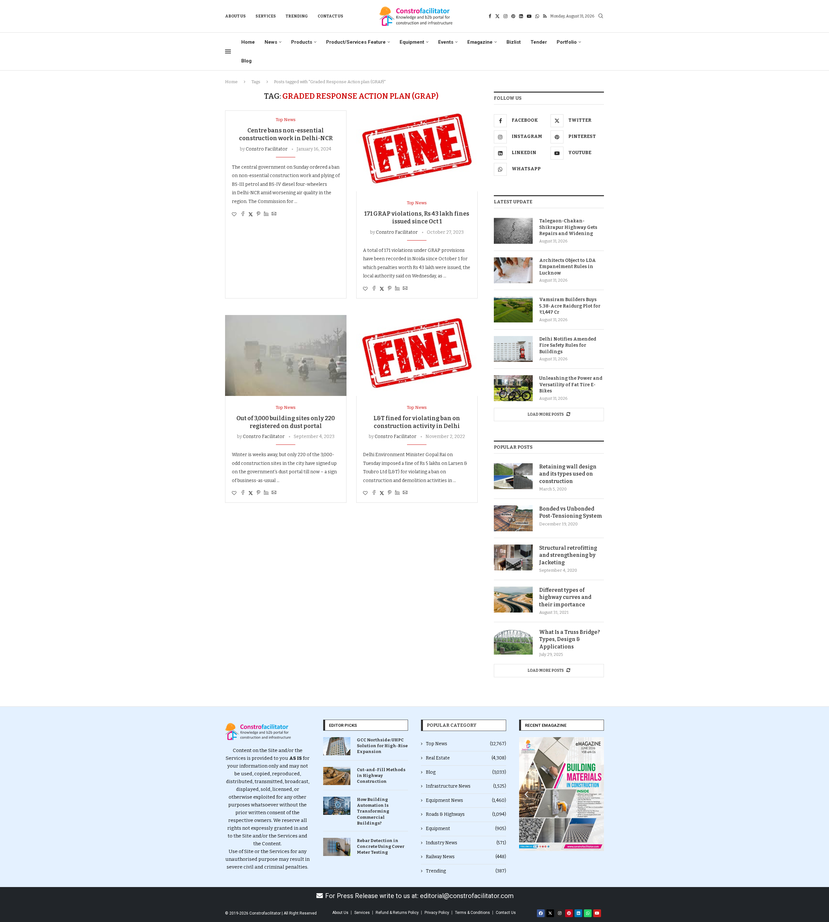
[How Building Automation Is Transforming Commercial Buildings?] (336, 806)
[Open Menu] (228, 51)
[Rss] (545, 16)
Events (445, 42)
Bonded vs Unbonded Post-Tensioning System (570, 512)
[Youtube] (529, 16)
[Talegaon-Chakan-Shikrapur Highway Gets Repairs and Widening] (513, 231)
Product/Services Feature (356, 42)
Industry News (466, 843)
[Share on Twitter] (250, 214)
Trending (297, 16)
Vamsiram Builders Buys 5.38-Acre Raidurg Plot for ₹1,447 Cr (569, 306)
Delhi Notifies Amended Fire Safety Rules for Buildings (567, 345)
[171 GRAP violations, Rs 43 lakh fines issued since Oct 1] (417, 150)
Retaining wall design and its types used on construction (567, 474)
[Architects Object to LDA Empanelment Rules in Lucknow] (513, 270)
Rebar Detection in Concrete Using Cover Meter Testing (380, 846)
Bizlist (513, 42)
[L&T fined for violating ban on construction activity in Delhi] (417, 355)
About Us (235, 16)
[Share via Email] (274, 214)
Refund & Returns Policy (397, 912)
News (271, 42)
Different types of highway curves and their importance (565, 597)
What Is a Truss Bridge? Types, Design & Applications (569, 639)
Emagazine (480, 42)
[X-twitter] (550, 913)
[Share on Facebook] (243, 214)
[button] (526, 794)
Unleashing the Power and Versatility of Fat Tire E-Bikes (570, 385)
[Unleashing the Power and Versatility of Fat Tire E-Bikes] (513, 388)
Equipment (412, 42)
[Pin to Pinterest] (258, 214)
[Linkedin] (521, 16)
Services (266, 16)
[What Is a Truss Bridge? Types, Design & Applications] (513, 642)
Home (248, 42)
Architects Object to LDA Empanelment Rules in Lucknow (567, 267)
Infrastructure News (466, 786)
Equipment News (466, 800)
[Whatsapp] (537, 16)
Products (301, 42)
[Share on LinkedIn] (266, 214)
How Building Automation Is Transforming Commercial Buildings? (373, 811)
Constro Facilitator (267, 149)
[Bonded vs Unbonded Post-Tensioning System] (513, 518)
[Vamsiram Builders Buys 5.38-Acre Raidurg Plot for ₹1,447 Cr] (513, 309)
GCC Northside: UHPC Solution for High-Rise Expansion (382, 745)
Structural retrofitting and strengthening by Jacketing (568, 555)
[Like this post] (234, 214)
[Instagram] (505, 16)
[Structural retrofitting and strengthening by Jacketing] (513, 557)
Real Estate (466, 758)
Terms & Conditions (472, 912)
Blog (246, 61)
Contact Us (330, 16)
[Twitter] (497, 16)
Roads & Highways (466, 814)
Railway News (466, 857)
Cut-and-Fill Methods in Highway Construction (381, 775)
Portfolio (567, 42)
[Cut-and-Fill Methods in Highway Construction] (336, 776)
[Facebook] (490, 16)
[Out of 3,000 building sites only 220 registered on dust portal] (285, 355)
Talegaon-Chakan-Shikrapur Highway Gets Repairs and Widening (568, 227)
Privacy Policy (437, 912)
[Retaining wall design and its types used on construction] (513, 476)
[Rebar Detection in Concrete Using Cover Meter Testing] (336, 847)
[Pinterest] (513, 16)
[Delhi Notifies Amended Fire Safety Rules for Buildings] (513, 349)
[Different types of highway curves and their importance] (513, 600)
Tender (538, 42)
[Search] (600, 16)
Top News (466, 744)
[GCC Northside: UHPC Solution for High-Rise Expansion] (336, 746)
